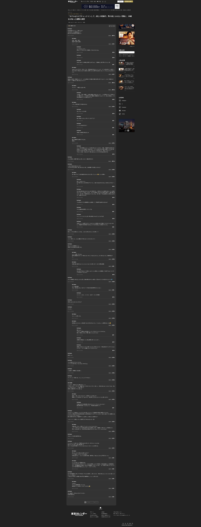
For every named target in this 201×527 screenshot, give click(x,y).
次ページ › (91, 502)
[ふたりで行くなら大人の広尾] (127, 37)
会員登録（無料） (128, 1)
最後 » (96, 502)
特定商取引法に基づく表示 (105, 516)
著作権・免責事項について (105, 515)
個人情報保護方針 (104, 513)
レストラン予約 (85, 1)
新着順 (72, 25)
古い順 (74, 25)
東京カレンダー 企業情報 (94, 516)
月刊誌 (99, 1)
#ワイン (120, 54)
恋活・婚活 (93, 1)
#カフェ (133, 55)
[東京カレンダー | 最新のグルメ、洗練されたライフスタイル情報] (74, 2)
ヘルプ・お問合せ (93, 513)
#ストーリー (124, 55)
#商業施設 (129, 55)
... (114, 28)
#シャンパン (131, 54)
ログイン (120, 1)
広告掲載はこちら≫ (132, 46)
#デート (120, 55)
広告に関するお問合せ (93, 515)
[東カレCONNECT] (100, 6)
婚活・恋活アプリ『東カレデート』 (119, 513)
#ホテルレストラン (125, 54)
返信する (110, 35)
